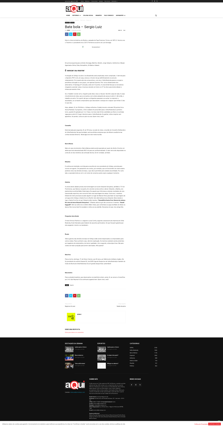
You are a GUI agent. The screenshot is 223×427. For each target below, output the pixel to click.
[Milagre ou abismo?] (101, 366)
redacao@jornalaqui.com (77, 392)
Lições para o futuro (80, 347)
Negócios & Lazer (70, 306)
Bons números (79, 355)
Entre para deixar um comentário (74, 332)
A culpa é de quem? (112, 355)
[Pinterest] (74, 34)
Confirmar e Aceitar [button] (214, 424)
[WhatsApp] (78, 34)
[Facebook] (152, 1)
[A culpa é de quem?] (101, 357)
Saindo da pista (121, 306)
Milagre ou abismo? (112, 363)
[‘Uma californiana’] (69, 366)
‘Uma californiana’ (80, 363)
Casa (66, 20)
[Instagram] (155, 1)
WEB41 (68, 30)
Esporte (77, 20)
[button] (156, 15)
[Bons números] (69, 357)
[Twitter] (157, 1)
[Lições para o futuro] (69, 349)
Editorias (71, 20)
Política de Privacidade (201, 424)
